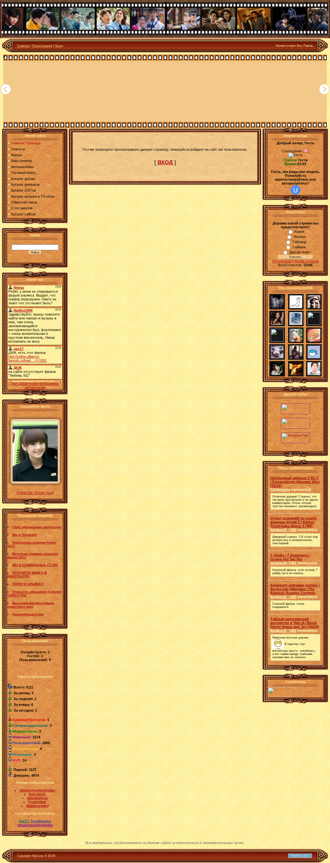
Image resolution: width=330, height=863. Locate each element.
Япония (299, 237)
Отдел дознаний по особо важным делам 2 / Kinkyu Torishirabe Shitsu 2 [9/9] (293, 522)
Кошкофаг (37, 802)
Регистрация (42, 45)
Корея (299, 231)
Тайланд (299, 242)
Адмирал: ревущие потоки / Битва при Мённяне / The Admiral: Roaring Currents (295, 589)
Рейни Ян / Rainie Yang (35, 493)
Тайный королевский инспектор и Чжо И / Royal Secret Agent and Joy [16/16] (294, 623)
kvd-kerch (37, 794)
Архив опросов (306, 261)
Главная (23, 45)
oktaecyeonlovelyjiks (37, 790)
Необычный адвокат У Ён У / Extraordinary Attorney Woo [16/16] (295, 482)
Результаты (281, 261)
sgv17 (24, 821)
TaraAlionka (41, 821)
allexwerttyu (37, 798)
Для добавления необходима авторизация (35, 385)
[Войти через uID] (295, 190)
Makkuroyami (37, 806)
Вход (59, 45)
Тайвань (299, 247)
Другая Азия (299, 252)
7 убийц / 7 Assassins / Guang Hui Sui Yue (289, 557)
